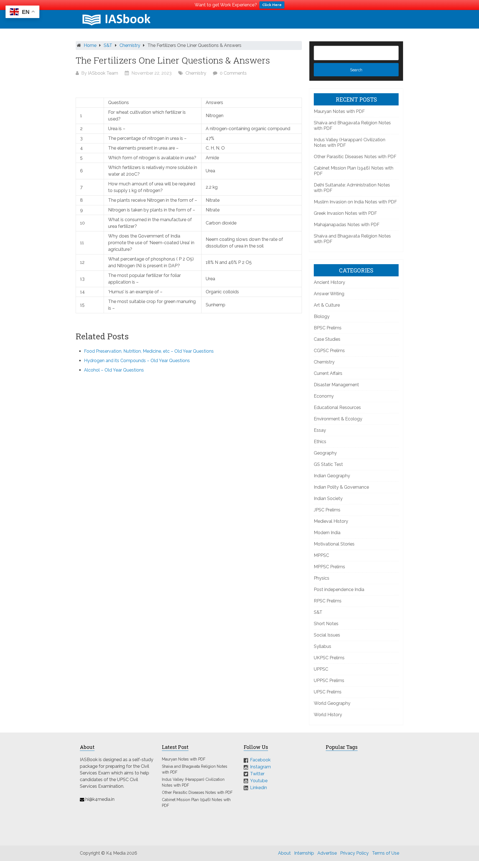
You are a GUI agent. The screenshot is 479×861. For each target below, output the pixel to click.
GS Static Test (328, 464)
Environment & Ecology (338, 418)
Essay (320, 430)
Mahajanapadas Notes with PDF (346, 224)
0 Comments (233, 73)
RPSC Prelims (328, 601)
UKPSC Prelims (329, 657)
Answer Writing (329, 293)
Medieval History (331, 521)
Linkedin (258, 787)
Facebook (260, 759)
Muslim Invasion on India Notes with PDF (355, 201)
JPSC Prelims (327, 509)
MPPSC (321, 555)
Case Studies (327, 339)
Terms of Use (385, 853)
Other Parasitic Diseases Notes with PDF (355, 156)
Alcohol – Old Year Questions (114, 370)
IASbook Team (103, 73)
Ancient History (329, 282)
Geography (325, 453)
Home (90, 45)
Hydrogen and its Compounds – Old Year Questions (137, 360)
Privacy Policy (354, 853)
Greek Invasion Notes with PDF (345, 213)
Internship (304, 853)
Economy (324, 396)
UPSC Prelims (328, 692)
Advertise (327, 853)
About (284, 853)
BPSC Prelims (328, 327)
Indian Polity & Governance (341, 487)
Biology (322, 316)
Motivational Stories (334, 544)
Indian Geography (332, 475)
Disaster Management (336, 384)
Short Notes (326, 623)
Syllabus (322, 646)
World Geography (332, 703)
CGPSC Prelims (329, 350)
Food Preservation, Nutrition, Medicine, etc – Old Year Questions (149, 351)
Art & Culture (327, 305)
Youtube (258, 780)
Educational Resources (337, 407)
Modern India (327, 532)
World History (328, 714)
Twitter (257, 773)
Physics (321, 578)
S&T (108, 45)
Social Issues (327, 635)
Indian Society (328, 498)
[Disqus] (189, 452)
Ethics (320, 441)
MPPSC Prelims (329, 566)
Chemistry (129, 45)
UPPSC (321, 669)
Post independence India (339, 589)
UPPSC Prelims (329, 680)
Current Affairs (328, 373)
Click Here (272, 5)
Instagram (260, 766)
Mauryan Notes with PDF (339, 111)
